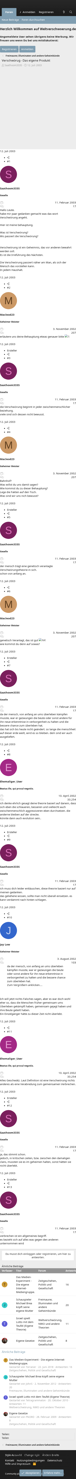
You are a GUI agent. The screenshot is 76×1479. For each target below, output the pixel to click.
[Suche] (70, 12)
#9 (8, 839)
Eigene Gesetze (25, 1340)
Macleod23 (7, 314)
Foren (9, 12)
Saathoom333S (13, 65)
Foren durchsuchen (33, 19)
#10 (9, 917)
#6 (8, 591)
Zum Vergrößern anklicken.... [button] (24, 985)
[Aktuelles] (63, 12)
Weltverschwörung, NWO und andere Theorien (50, 1323)
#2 (8, 287)
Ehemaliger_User (11, 781)
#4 (8, 432)
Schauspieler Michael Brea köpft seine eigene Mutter (24, 1305)
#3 (8, 358)
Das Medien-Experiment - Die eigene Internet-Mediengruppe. (25, 1284)
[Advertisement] (38, 107)
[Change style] (57, 10)
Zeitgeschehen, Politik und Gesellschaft (47, 1284)
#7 (8, 665)
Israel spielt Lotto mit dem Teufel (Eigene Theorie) (24, 1323)
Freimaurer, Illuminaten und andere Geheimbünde (39, 1390)
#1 (8, 161)
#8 (8, 754)
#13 (9, 1187)
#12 (9, 1105)
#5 (8, 517)
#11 (9, 1031)
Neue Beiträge (10, 19)
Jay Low (5, 944)
